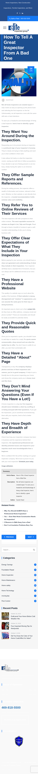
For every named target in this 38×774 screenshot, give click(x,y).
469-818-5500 (25, 18)
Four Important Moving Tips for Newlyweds (21, 627)
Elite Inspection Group (13, 762)
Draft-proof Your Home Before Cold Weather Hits (23, 617)
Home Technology (8, 590)
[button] (15, 719)
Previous (10, 537)
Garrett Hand (9, 100)
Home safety (6, 585)
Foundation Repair (8, 570)
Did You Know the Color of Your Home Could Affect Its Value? (22, 637)
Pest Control (6, 601)
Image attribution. (7, 466)
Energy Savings (7, 565)
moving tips (6, 596)
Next (30, 537)
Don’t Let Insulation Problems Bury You (18, 525)
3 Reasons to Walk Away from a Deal (17, 522)
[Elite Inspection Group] (18, 27)
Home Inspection (7, 575)
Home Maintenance (8, 580)
